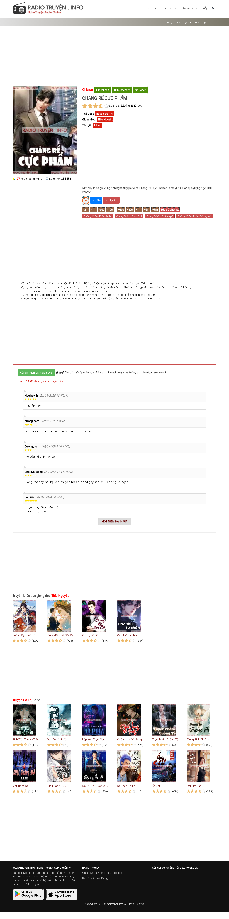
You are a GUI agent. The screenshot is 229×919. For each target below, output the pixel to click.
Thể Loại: (88, 113)
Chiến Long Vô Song (129, 739)
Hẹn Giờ (96, 200)
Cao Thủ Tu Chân (127, 635)
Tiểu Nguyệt (105, 119)
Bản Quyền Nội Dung (95, 878)
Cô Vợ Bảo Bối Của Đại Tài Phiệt (61, 635)
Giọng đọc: (89, 119)
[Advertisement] (114, 58)
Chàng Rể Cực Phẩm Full (129, 216)
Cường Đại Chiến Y (24, 635)
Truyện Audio (189, 22)
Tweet (142, 90)
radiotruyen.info (115, 904)
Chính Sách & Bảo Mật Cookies (102, 872)
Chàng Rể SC (90, 635)
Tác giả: (87, 125)
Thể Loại (168, 8)
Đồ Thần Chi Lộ (126, 786)
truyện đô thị (104, 113)
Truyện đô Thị (208, 22)
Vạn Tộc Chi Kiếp (57, 739)
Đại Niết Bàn (194, 786)
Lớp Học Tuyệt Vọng (94, 739)
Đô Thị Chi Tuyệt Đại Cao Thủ (96, 786)
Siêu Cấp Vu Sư (56, 786)
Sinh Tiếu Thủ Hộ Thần (26, 739)
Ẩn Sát (156, 786)
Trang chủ (151, 8)
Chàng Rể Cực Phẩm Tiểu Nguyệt (195, 216)
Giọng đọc (188, 8)
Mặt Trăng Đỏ (20, 786)
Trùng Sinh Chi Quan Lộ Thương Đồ (201, 739)
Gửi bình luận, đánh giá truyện (36, 372)
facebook (103, 90)
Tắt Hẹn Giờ (111, 200)
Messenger (123, 90)
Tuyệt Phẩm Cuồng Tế (165, 739)
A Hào (98, 125)
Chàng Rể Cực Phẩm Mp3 (160, 216)
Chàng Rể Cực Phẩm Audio (97, 216)
